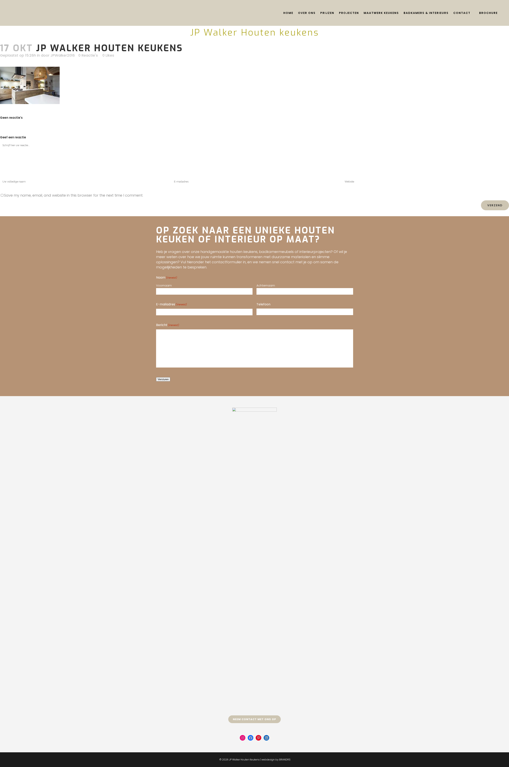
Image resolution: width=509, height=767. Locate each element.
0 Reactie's (88, 55)
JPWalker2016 (63, 55)
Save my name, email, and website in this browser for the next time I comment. (73, 195)
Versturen (163, 379)
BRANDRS (284, 759)
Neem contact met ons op (254, 719)
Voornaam (164, 285)
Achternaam (265, 285)
